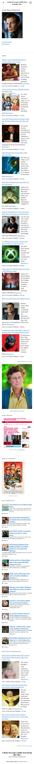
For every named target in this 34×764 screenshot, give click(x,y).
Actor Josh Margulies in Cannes (17, 410)
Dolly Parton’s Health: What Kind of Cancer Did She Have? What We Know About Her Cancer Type (16, 657)
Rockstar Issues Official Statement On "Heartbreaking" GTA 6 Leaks (14, 61)
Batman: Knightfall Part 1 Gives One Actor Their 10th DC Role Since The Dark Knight (15, 213)
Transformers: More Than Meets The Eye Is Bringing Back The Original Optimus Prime (15, 331)
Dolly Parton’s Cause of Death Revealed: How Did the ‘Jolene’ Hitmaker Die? (14, 686)
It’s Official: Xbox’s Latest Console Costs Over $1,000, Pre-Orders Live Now (15, 243)
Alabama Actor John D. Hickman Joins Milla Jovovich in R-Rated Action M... (20, 589)
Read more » (26, 83)
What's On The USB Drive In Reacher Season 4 (16, 300)
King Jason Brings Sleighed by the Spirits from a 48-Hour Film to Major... (20, 520)
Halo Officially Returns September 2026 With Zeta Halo (14, 154)
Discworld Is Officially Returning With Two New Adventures (15, 183)
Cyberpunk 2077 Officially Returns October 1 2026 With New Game (15, 270)
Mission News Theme (12, 761)
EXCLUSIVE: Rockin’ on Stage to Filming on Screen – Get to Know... (20, 533)
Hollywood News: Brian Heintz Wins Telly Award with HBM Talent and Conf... (19, 562)
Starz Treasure (21, 449)
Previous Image (7, 42)
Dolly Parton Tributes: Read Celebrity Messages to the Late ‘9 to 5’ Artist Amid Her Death (15, 717)
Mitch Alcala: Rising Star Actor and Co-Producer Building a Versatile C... (19, 576)
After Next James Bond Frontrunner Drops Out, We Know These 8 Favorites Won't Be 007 (15, 121)
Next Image (5, 44)
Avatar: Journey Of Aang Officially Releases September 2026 (15, 90)
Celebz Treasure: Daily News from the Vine (17, 753)
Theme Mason (29, 361)
